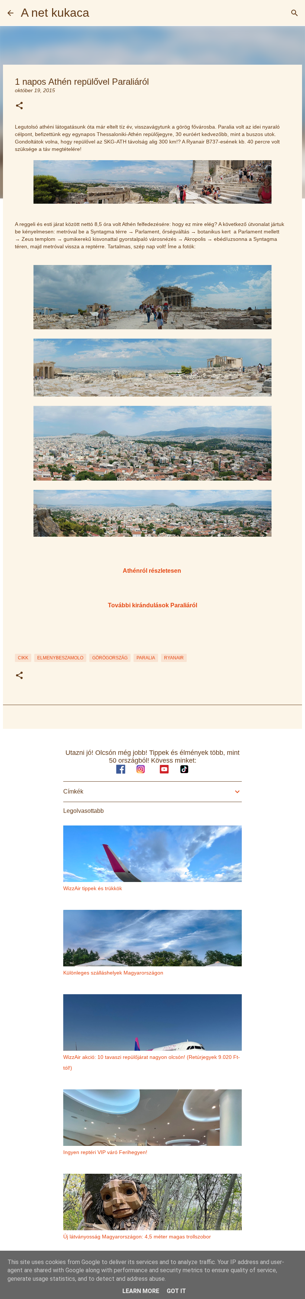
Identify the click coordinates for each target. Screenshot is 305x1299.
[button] (19, 106)
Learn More (140, 1291)
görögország (110, 657)
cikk (23, 657)
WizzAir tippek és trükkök (92, 888)
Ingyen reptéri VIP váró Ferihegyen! (105, 1152)
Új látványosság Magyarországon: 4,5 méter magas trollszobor (137, 1237)
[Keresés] (294, 13)
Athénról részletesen (152, 570)
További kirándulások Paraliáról (152, 605)
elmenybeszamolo (60, 657)
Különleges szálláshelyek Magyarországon (113, 973)
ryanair (174, 657)
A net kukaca (55, 12)
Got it (176, 1291)
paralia (146, 657)
